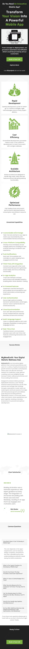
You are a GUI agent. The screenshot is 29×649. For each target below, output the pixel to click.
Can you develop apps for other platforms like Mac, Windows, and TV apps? (14, 594)
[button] (14, 542)
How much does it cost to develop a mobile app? (13, 542)
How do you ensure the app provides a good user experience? (13, 572)
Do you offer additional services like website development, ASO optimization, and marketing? (13, 609)
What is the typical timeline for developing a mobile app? (12, 566)
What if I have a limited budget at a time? (13, 579)
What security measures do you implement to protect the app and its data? (14, 586)
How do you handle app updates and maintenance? (12, 602)
